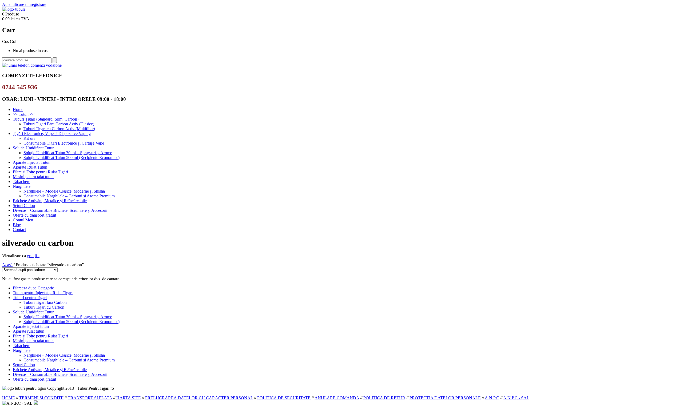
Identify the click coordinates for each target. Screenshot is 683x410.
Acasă (7, 264)
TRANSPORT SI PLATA (90, 398)
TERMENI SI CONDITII (41, 398)
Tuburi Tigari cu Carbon (43, 307)
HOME (8, 398)
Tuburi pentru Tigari (30, 297)
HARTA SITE (128, 398)
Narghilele (21, 186)
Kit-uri (29, 138)
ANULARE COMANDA (337, 398)
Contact (19, 229)
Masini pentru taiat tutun (33, 176)
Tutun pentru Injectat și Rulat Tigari (43, 292)
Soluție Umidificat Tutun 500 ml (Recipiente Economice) (71, 157)
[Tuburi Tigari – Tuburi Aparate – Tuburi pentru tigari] (13, 9)
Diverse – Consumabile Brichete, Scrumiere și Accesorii (60, 210)
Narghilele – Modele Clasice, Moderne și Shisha (64, 191)
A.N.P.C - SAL (516, 398)
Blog (17, 224)
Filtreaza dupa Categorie (33, 288)
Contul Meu (23, 220)
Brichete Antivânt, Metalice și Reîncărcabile (50, 200)
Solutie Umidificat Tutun (33, 148)
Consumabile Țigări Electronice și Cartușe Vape (63, 143)
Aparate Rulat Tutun (30, 167)
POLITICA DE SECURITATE (284, 398)
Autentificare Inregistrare (24, 4)
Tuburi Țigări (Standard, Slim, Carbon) (45, 119)
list (37, 255)
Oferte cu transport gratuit (34, 215)
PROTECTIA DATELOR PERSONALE (445, 398)
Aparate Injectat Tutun (31, 162)
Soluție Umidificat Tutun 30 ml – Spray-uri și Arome (67, 152)
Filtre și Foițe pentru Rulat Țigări (40, 172)
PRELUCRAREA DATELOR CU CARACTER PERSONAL (199, 398)
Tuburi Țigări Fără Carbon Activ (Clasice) (58, 124)
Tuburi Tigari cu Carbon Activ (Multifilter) (59, 128)
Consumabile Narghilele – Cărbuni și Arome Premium (69, 196)
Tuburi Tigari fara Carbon (45, 302)
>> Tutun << (23, 114)
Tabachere (21, 181)
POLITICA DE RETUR (384, 398)
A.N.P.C (492, 398)
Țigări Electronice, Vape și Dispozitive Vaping (52, 133)
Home (18, 109)
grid (30, 255)
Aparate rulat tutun (28, 331)
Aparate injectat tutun (31, 326)
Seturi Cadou (24, 205)
